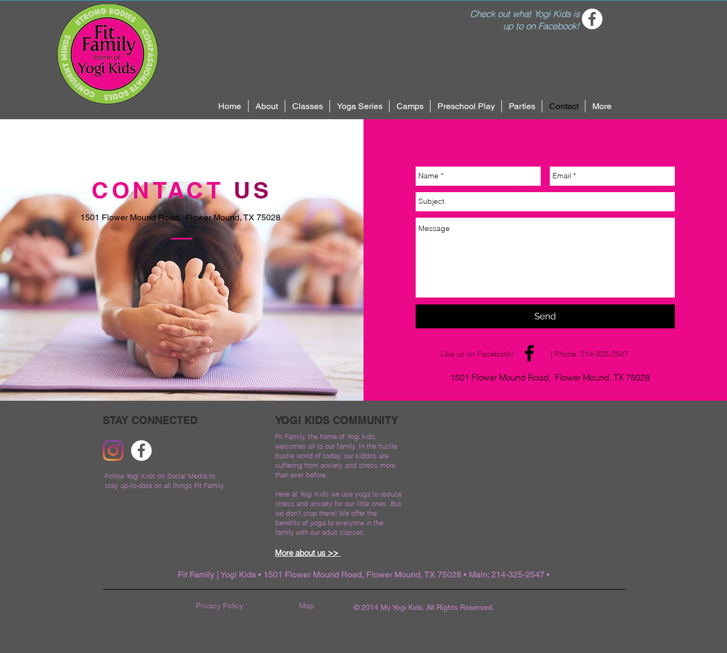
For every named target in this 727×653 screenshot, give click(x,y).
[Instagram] (113, 450)
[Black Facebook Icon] (529, 353)
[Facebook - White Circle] (592, 19)
